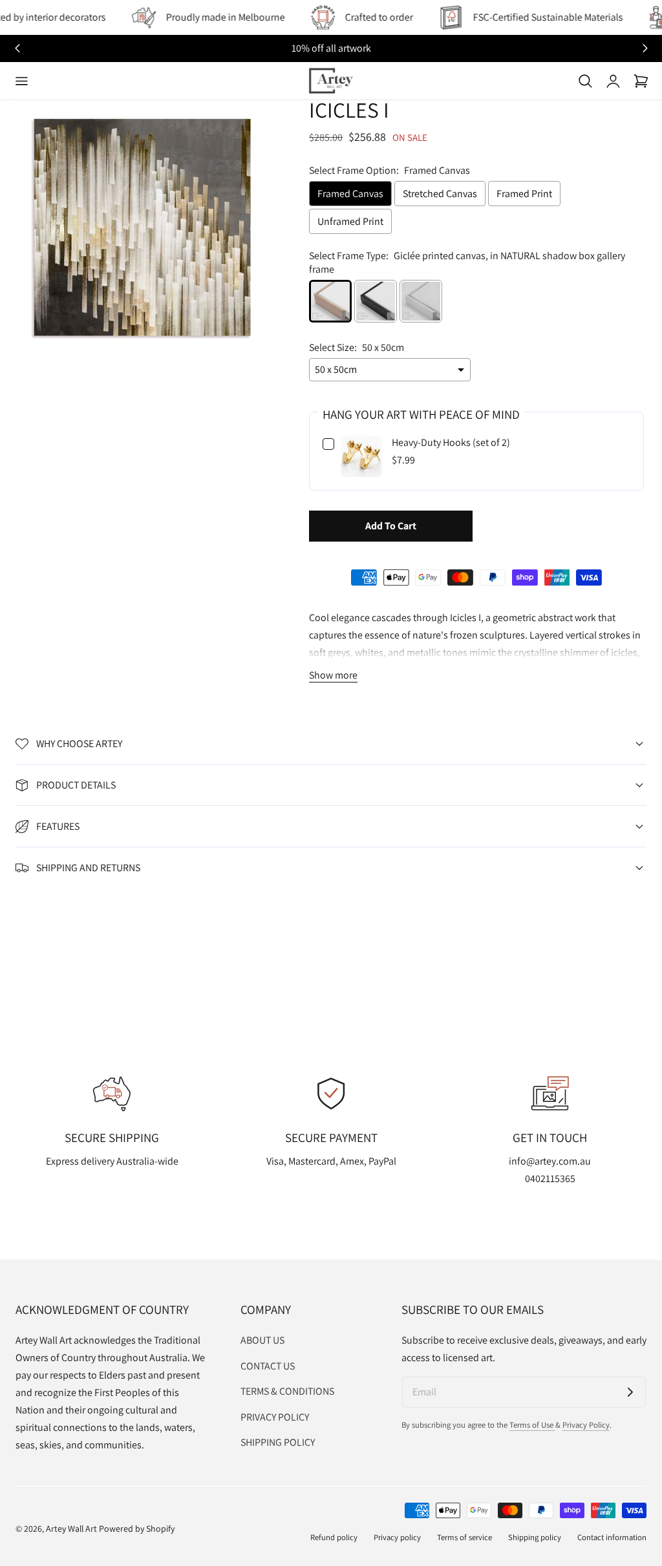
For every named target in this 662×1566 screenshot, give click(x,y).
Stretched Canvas (440, 193)
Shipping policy (534, 1537)
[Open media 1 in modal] (244, 124)
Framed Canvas (350, 193)
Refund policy (334, 1537)
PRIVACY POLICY (274, 1416)
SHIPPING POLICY (277, 1442)
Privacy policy (397, 1537)
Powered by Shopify (137, 1528)
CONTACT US (267, 1365)
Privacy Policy (586, 1424)
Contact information (611, 1537)
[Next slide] (644, 48)
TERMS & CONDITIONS (287, 1391)
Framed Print (524, 193)
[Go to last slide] (17, 48)
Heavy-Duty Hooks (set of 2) (451, 442)
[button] (21, 81)
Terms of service (464, 1537)
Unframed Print (350, 221)
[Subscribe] (630, 1392)
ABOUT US (262, 1340)
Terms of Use (532, 1424)
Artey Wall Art (71, 1528)
